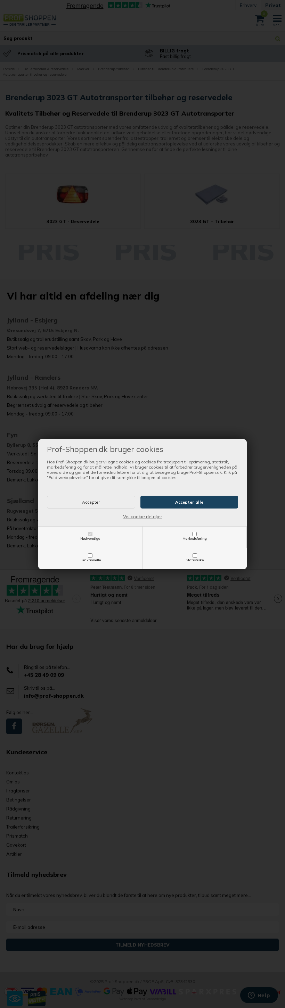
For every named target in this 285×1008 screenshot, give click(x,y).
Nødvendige (90, 538)
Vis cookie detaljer (142, 516)
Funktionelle (90, 560)
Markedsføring (194, 538)
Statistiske (195, 560)
